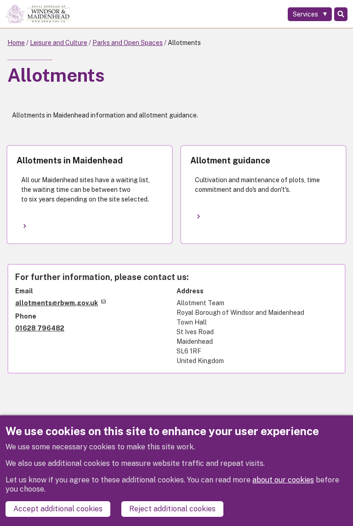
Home (16, 42)
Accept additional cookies (57, 508)
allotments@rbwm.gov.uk (56, 303)
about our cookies (283, 480)
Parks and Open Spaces (127, 42)
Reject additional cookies (172, 508)
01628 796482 (39, 328)
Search (340, 14)
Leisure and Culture (58, 42)
